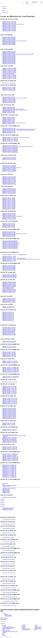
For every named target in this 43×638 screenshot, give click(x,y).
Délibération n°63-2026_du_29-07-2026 (9, 30)
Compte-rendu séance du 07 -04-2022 (9, 532)
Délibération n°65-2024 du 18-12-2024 (9, 232)
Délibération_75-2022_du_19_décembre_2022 (10, 459)
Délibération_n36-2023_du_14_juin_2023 (10, 387)
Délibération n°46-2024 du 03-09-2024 (9, 269)
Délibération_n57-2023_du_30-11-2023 (9, 352)
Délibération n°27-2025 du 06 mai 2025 (9, 189)
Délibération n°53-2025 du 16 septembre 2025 (10, 148)
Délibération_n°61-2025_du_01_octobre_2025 (10, 140)
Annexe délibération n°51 (21, 258)
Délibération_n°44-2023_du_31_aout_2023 (10, 381)
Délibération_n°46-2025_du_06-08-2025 (9, 171)
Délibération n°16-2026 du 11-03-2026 (9, 88)
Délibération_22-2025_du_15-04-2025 (9, 206)
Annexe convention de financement (21, 109)
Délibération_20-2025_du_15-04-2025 (9, 204)
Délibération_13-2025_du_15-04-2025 (9, 197)
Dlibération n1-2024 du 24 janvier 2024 (9, 341)
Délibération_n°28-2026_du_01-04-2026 (9, 77)
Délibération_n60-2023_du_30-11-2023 (9, 355)
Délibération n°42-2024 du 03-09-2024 (9, 265)
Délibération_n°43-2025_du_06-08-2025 (9, 168)
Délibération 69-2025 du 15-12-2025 (9, 117)
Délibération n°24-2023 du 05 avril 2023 (9, 415)
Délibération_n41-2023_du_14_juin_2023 (10, 391)
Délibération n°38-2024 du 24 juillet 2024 (9, 274)
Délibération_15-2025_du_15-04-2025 (9, 199)
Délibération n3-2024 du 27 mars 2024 (9, 327)
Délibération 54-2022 (6, 491)
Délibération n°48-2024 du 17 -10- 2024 (9, 254)
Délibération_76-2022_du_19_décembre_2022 (10, 460)
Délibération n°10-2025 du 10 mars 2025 (9, 217)
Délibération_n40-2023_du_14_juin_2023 (10, 390)
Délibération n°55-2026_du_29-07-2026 (9, 23)
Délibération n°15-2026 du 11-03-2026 (9, 87)
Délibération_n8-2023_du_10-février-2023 (10, 440)
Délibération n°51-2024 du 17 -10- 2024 (9, 258)
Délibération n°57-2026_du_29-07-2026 (9, 25)
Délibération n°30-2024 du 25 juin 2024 (9, 283)
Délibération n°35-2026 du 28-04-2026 (9, 56)
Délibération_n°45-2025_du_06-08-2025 (9, 170)
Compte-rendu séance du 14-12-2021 (9, 546)
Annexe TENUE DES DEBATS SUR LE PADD (25, 259)
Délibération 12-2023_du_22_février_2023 (10, 430)
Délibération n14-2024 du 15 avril (8, 314)
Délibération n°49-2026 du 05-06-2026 (9, 41)
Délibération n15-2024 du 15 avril (8, 315)
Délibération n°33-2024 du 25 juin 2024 (9, 286)
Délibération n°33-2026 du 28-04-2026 (9, 54)
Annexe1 (17, 24)
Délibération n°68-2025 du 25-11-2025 (9, 132)
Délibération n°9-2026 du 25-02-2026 (9, 97)
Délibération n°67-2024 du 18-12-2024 (9, 234)
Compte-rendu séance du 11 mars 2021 (9, 583)
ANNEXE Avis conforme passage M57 (21, 487)
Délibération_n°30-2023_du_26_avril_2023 (10, 400)
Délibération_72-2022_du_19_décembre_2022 (10, 456)
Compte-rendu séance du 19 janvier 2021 (9, 587)
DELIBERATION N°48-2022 (8, 509)
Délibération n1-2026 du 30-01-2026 (9, 107)
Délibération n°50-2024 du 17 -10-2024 (9, 257)
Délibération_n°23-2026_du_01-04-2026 (9, 71)
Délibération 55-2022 (6, 492)
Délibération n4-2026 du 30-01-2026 (9, 109)
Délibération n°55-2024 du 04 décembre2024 (10, 240)
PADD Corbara (37, 259)
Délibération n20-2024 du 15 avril (8, 320)
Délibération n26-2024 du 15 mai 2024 (9, 301)
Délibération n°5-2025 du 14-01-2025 (9, 227)
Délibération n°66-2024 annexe (21, 233)
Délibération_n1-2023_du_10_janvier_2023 (10, 446)
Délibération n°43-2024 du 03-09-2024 (9, 266)
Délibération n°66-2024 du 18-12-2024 (9, 233)
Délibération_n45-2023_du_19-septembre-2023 (10, 376)
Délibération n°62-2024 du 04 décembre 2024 (10, 247)
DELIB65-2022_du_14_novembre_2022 (9, 473)
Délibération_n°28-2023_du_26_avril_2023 (10, 398)
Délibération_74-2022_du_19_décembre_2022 (10, 458)
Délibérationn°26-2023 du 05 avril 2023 (9, 417)
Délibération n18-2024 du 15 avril (8, 318)
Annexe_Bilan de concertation (24, 137)
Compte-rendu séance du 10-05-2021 (9, 568)
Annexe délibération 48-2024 (21, 254)
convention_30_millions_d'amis (21, 40)
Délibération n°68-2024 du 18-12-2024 (9, 235)
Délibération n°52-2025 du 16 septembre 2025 (10, 147)
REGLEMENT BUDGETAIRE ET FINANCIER (24, 54)
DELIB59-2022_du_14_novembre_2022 (9, 467)
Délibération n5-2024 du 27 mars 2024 (9, 329)
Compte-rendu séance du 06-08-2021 (9, 559)
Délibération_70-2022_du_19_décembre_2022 (10, 453)
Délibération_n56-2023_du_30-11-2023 (9, 351)
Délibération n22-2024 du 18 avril (8, 307)
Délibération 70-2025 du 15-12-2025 (9, 118)
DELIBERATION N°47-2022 (8, 508)
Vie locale (4, 6)
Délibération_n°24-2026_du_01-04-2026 (9, 72)
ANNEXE (2, 500)
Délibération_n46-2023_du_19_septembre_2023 (11, 377)
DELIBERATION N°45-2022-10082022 (9, 497)
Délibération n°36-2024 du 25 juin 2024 (9, 291)
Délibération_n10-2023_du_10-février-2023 (10, 442)
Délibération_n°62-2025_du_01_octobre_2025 (10, 141)
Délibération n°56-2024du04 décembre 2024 (10, 241)
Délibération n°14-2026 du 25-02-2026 (9, 102)
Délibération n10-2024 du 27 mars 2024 (9, 334)
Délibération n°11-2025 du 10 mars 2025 (9, 218)
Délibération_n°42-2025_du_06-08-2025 (9, 166)
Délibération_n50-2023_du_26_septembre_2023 (11, 370)
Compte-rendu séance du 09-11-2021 (9, 550)
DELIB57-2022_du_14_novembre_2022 (9, 465)
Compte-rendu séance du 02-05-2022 (9, 528)
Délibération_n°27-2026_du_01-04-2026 (9, 76)
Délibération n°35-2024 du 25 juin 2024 (9, 290)
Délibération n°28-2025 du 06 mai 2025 (9, 190)
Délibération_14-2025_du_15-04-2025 (9, 198)
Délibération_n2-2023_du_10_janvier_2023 (10, 447)
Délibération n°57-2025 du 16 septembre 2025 (10, 152)
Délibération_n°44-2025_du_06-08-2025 (9, 169)
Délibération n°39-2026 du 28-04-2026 (9, 59)
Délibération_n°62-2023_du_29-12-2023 (9, 346)
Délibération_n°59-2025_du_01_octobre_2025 (10, 138)
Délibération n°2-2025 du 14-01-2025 (9, 224)
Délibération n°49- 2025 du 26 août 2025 (9, 159)
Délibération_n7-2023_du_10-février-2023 (10, 438)
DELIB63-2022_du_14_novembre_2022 (9, 471)
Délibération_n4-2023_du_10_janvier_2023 (10, 449)
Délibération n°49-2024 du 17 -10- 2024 (9, 256)
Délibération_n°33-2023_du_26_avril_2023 (10, 402)
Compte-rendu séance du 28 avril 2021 (9, 572)
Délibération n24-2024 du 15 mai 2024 (9, 299)
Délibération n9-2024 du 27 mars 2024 (9, 333)
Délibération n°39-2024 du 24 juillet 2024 (9, 275)
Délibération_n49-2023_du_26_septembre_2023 (11, 369)
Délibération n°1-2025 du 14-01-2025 (9, 223)
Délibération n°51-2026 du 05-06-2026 (9, 43)
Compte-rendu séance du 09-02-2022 (9, 541)
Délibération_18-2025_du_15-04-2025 (9, 202)
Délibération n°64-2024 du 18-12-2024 (9, 231)
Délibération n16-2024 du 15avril (8, 316)
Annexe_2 (22, 24)
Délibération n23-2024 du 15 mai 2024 (9, 298)
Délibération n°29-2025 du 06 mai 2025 (9, 191)
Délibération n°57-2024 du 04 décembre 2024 (10, 242)
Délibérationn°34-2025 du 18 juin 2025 (9, 178)
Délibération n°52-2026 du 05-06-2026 (9, 44)
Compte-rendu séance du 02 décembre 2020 (10, 596)
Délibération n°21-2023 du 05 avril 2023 (9, 412)
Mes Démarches (5, 11)
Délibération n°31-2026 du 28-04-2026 (9, 52)
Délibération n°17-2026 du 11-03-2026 (9, 89)
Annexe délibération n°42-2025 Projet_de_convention (11, 167)
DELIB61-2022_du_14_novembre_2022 (9, 469)
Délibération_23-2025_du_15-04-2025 (9, 207)
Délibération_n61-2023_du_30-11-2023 (9, 356)
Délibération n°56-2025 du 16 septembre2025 (10, 151)
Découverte (4, 8)
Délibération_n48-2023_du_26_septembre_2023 (11, 368)
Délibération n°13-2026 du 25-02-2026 (9, 101)
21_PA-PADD (5, 436)
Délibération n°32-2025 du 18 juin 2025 (9, 176)
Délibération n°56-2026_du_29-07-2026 (9, 24)
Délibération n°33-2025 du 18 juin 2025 (9, 177)
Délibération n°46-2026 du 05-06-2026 (9, 38)
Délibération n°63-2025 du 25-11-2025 (9, 128)
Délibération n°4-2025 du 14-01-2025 (9, 226)
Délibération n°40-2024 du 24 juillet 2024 (9, 276)
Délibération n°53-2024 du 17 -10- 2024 (9, 260)
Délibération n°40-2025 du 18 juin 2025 (9, 184)
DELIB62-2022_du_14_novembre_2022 (9, 470)
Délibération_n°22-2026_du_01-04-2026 (9, 70)
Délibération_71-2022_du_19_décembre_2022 (10, 454)
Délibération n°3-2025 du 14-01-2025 (9, 225)
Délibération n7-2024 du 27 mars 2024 (9, 331)
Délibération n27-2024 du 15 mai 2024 (9, 302)
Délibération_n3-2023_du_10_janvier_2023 (10, 448)
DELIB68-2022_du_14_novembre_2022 (9, 476)
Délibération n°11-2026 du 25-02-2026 (9, 99)
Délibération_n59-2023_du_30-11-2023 (9, 354)
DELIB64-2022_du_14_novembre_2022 (9, 472)
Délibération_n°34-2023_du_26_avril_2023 (10, 403)
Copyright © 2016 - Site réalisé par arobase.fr (6, 637)
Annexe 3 (25, 97)
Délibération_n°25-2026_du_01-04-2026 (9, 74)
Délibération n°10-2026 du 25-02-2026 (9, 98)
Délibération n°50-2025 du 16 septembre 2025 (10, 145)
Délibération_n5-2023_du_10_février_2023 (10, 434)
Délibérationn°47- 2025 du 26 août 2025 (9, 157)
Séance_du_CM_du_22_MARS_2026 (9, 82)
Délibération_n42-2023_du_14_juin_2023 (10, 392)
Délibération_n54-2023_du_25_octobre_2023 (10, 361)
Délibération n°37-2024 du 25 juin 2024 (9, 292)
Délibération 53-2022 (6, 490)
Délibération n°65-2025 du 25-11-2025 (9, 130)
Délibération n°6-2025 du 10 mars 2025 (9, 213)
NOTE (4, 613)
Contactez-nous (3, 623)
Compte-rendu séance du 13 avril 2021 (9, 578)
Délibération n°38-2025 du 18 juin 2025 (9, 182)
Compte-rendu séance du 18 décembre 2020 (10, 592)
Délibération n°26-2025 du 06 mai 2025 (9, 188)
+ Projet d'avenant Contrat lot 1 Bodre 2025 (25, 146)
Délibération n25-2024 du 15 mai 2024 (9, 300)
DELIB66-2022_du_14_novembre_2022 (9, 474)
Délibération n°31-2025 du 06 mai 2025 (9, 193)
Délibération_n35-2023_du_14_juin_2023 (10, 386)
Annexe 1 (17, 97)
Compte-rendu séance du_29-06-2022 (9, 519)
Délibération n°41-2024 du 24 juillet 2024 (9, 277)
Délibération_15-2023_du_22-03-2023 (9, 424)
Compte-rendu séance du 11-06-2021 (9, 563)
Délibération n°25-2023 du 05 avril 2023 (9, 416)
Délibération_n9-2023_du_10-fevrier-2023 (10, 441)
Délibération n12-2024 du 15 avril (8, 312)
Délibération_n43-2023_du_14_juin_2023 (10, 393)
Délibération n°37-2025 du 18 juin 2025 (9, 181)
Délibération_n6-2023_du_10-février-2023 (10, 437)
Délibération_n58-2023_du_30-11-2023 (9, 353)
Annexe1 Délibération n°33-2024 (8, 287)
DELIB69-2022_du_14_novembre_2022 (9, 477)
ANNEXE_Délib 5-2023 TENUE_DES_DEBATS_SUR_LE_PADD (14, 435)
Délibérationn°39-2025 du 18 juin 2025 (9, 183)
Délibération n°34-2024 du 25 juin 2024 (9, 289)
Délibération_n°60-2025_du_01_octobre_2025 (10, 139)
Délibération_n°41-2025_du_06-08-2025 (9, 165)
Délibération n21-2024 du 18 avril (8, 306)
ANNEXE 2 (2, 504)
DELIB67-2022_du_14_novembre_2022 (9, 475)
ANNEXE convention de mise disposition (9, 485)
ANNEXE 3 (2, 502)
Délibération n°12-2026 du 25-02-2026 (9, 100)
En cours (26, 1)
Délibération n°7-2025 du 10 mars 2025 (9, 214)
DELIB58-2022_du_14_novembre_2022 (9, 466)
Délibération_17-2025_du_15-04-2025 (9, 201)
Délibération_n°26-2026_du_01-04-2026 (9, 75)
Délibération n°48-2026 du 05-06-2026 (9, 40)
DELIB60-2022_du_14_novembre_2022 (9, 468)
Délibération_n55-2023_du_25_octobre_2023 (10, 362)
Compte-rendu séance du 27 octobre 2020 (9, 605)
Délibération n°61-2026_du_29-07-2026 (9, 28)
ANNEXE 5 (2, 506)
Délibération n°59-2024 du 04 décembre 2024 (10, 244)
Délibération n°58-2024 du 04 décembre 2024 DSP (11, 243)
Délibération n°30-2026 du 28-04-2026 (9, 51)
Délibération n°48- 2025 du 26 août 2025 (9, 158)
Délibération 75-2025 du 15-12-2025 (9, 122)
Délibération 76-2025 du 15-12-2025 (9, 123)
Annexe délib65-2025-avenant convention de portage (25, 130)
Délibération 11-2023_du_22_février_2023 (10, 429)
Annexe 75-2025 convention (20, 122)
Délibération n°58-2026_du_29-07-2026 (9, 26)
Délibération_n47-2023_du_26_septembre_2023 (11, 367)
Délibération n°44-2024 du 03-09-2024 (9, 267)
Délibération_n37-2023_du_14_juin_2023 (10, 388)
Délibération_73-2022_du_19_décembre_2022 (10, 457)
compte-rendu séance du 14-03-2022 (9, 537)
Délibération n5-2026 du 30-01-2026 (9, 110)
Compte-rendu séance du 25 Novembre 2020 (10, 601)
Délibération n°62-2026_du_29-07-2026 (9, 29)
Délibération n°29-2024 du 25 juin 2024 (9, 282)
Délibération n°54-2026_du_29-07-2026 (9, 22)
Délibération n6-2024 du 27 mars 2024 (9, 330)
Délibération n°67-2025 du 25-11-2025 (9, 131)
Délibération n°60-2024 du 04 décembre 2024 (10, 245)
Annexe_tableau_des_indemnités (8, 73)
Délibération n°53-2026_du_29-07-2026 (9, 21)
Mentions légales (34, 1)
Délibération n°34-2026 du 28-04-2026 (9, 55)
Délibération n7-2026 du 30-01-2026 (9, 112)
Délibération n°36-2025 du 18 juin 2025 (9, 180)
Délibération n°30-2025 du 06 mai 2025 (9, 192)
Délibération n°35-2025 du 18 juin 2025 (9, 179)
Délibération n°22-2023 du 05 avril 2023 (9, 413)
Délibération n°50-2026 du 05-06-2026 (9, 42)
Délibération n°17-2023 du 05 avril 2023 (9, 409)
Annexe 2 (21, 97)
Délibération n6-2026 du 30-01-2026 (9, 111)
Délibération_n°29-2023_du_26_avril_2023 (10, 399)
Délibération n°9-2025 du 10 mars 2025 (9, 216)
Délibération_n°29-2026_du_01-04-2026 (9, 78)
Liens (42, 1)
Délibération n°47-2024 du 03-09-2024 (9, 270)
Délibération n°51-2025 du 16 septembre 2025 (10, 146)
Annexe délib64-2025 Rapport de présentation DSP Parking (26, 129)
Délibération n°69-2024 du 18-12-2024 (9, 236)
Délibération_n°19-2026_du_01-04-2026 (9, 68)
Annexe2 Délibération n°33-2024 (8, 288)
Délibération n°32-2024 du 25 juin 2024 (9, 285)
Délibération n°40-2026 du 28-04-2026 (9, 60)
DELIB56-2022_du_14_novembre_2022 (9, 464)
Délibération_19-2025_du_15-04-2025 (9, 203)
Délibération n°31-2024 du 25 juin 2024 (9, 284)
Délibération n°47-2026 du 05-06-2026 (9, 39)
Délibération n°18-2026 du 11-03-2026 (9, 90)
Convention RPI (19, 216)
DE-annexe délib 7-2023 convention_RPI (9, 439)
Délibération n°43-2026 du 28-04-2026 (9, 63)
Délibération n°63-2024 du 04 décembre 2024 (10, 248)
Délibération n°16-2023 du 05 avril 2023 (9, 408)
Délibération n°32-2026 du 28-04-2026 (9, 53)
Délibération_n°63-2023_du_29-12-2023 (9, 347)
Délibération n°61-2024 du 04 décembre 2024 (10, 246)
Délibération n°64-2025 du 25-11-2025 (9, 129)
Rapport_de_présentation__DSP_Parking (9, 455)
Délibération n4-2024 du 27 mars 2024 (9, 328)
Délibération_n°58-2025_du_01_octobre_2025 (10, 137)
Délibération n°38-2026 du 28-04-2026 (9, 58)
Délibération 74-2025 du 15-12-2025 (9, 121)
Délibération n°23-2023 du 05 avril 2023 (9, 414)
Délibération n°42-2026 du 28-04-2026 (9, 62)
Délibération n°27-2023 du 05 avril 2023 (9, 418)
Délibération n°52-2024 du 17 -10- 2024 (9, 259)
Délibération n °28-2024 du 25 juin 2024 (9, 281)
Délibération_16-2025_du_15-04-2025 (9, 200)
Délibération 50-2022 (6, 486)
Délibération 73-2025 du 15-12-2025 (9, 120)
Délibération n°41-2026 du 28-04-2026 (9, 61)
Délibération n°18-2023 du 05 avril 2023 (9, 410)
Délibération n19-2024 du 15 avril (8, 319)
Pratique (4, 10)
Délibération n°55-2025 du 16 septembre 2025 (10, 150)
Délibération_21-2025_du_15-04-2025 (9, 205)
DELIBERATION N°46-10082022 (8, 507)
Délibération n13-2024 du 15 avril (8, 313)
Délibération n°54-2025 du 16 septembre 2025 (10, 149)
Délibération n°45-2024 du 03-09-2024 (9, 268)
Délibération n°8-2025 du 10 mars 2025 (9, 215)
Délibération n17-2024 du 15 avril (8, 317)
